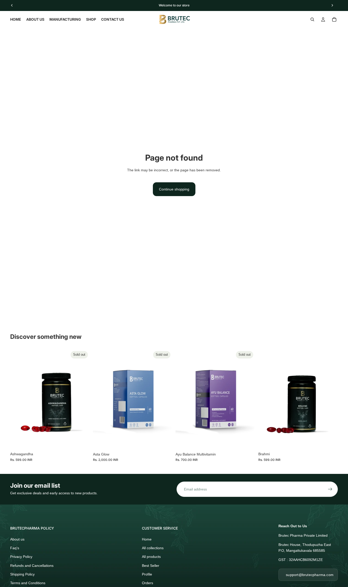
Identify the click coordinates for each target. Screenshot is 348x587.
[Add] (329, 441)
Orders (147, 583)
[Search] (312, 19)
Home (147, 539)
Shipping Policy (22, 574)
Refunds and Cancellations (31, 566)
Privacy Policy (21, 557)
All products (151, 557)
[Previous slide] (17, 399)
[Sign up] (330, 489)
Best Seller (150, 566)
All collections (153, 548)
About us (17, 539)
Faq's (14, 548)
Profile (147, 574)
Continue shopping (174, 189)
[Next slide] (82, 399)
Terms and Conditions (27, 583)
